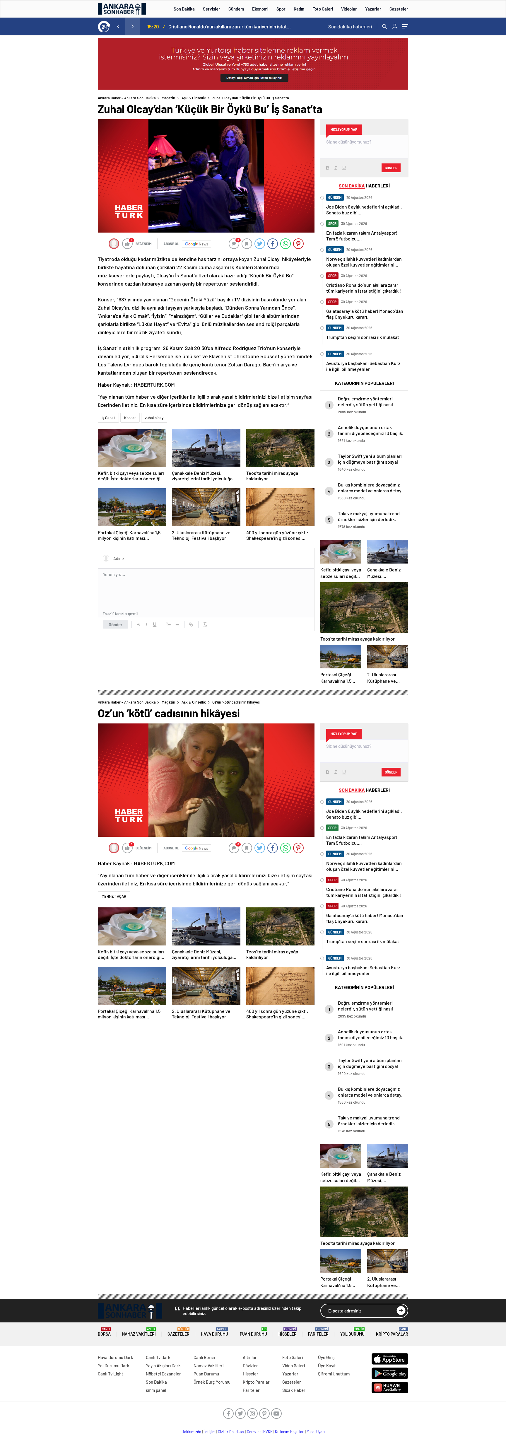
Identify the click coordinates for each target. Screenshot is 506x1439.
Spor (281, 8)
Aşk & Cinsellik (194, 97)
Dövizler (250, 1365)
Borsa (104, 1331)
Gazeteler (398, 8)
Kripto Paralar (392, 1331)
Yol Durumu (352, 1331)
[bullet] (177, 624)
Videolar (349, 8)
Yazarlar (373, 8)
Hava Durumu (214, 1331)
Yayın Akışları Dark (163, 1365)
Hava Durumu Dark (115, 1357)
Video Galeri (293, 1365)
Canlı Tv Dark (158, 1357)
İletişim (210, 1431)
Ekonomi (260, 8)
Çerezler (254, 1431)
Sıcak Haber (293, 1390)
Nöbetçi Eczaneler (163, 1373)
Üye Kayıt (327, 1365)
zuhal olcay (154, 417)
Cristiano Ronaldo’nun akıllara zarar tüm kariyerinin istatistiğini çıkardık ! (229, 26)
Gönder (115, 624)
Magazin (168, 97)
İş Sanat (108, 417)
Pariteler (318, 1331)
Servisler (211, 8)
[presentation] (118, 26)
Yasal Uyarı (316, 1431)
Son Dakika (184, 8)
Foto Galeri (322, 8)
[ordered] (169, 624)
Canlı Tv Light (110, 1373)
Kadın (299, 8)
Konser (130, 417)
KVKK (268, 1431)
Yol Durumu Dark (113, 1365)
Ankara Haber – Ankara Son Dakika (127, 97)
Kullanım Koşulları (290, 1431)
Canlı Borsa (204, 1357)
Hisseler (287, 1331)
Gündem (236, 8)
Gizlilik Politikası (231, 1431)
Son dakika (350, 26)
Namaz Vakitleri (139, 1331)
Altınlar (250, 1357)
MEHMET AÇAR (114, 896)
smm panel (156, 1390)
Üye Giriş (326, 1357)
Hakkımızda (191, 1431)
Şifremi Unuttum (334, 1373)
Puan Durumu (253, 1331)
